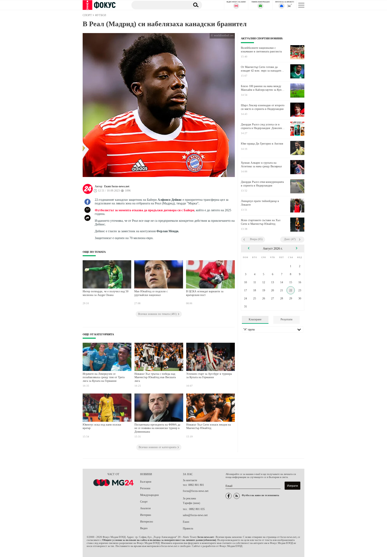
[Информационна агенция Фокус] (229, 496)
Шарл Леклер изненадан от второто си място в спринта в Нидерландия (262, 107)
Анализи (145, 508)
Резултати (286, 319)
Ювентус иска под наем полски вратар (102, 426)
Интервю (145, 514)
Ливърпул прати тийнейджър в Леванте (260, 203)
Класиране (255, 319)
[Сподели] (87, 218)
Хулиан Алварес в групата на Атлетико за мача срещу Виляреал (261, 164)
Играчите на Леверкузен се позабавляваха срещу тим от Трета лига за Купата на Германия (104, 377)
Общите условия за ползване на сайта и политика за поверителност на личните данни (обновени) (159, 540)
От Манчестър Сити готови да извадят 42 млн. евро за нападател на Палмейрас (262, 69)
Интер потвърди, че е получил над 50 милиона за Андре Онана (105, 293)
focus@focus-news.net (195, 490)
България (145, 481)
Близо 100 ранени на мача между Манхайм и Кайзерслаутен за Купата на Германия (263, 88)
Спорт (144, 501)
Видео (144, 528)
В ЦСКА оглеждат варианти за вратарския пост (204, 293)
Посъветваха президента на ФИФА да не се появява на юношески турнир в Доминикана (157, 428)
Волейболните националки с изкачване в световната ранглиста (261, 49)
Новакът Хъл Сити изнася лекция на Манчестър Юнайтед (208, 426)
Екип (186, 521)
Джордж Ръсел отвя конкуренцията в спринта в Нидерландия (262, 183)
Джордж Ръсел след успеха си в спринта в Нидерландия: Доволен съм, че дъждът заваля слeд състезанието (261, 126)
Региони (145, 488)
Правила (188, 528)
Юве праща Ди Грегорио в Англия (262, 143)
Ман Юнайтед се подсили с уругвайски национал (151, 293)
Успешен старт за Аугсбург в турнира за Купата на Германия (209, 375)
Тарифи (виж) (191, 503)
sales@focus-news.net (195, 515)
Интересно (146, 521)
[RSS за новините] (237, 496)
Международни (149, 495)
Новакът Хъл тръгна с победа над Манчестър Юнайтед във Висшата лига (155, 377)
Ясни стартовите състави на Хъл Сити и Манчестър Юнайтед (260, 222)
